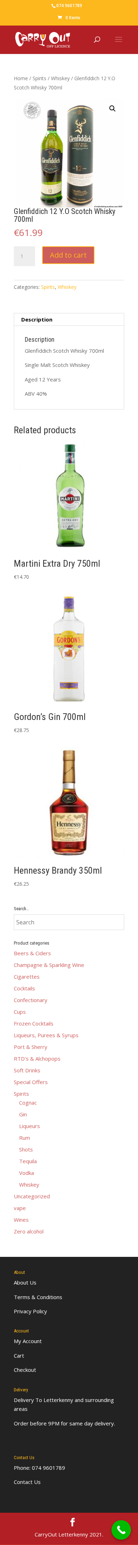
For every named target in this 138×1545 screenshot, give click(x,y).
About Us (25, 1282)
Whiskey (60, 78)
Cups (20, 1011)
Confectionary (30, 1000)
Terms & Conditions (38, 1297)
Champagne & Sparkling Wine (49, 964)
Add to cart (68, 255)
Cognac (28, 1102)
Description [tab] (36, 319)
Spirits (39, 78)
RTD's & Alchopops (37, 1058)
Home (21, 78)
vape (20, 1207)
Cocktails (24, 988)
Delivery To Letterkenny (43, 1399)
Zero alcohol (29, 1231)
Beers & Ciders (32, 953)
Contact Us (27, 1481)
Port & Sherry (30, 1046)
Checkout (25, 1369)
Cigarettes (27, 976)
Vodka (26, 1172)
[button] (112, 108)
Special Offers (31, 1081)
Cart (19, 1355)
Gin (23, 1114)
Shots (26, 1149)
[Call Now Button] (121, 1530)
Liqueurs (29, 1125)
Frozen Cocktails (33, 1023)
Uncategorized (32, 1196)
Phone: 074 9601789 (39, 1467)
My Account (28, 1341)
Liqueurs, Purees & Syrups (46, 1035)
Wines (21, 1219)
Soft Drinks (27, 1070)
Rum (24, 1137)
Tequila (28, 1161)
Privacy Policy (30, 1311)
